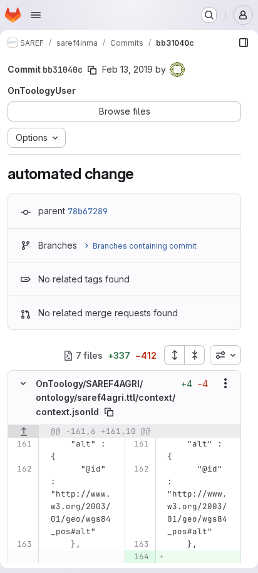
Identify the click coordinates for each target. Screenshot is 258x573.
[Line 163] (21, 544)
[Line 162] (21, 469)
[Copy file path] (108, 412)
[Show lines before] (23, 431)
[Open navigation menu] (36, 15)
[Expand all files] (174, 355)
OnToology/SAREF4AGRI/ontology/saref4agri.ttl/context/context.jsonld (105, 397)
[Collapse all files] (195, 355)
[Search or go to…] (209, 15)
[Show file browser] (244, 43)
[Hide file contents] (23, 383)
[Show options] (225, 383)
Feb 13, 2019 (127, 69)
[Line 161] (21, 444)
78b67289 (88, 211)
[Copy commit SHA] (92, 70)
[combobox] (225, 355)
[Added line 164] (138, 556)
